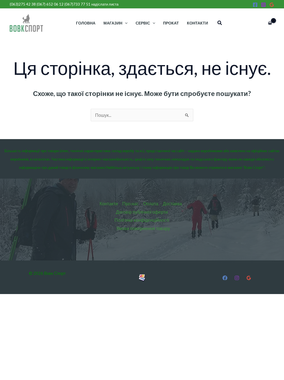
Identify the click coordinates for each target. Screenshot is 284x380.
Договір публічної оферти (142, 211)
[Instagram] (263, 4)
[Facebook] (255, 4)
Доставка (172, 203)
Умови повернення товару (143, 228)
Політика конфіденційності (142, 220)
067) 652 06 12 (51, 4)
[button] (219, 22)
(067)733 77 (77, 4)
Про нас (130, 203)
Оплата (150, 203)
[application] (125, 23)
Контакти (109, 203)
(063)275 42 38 (23, 4)
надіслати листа (104, 4)
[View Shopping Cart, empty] (269, 23)
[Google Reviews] (271, 4)
